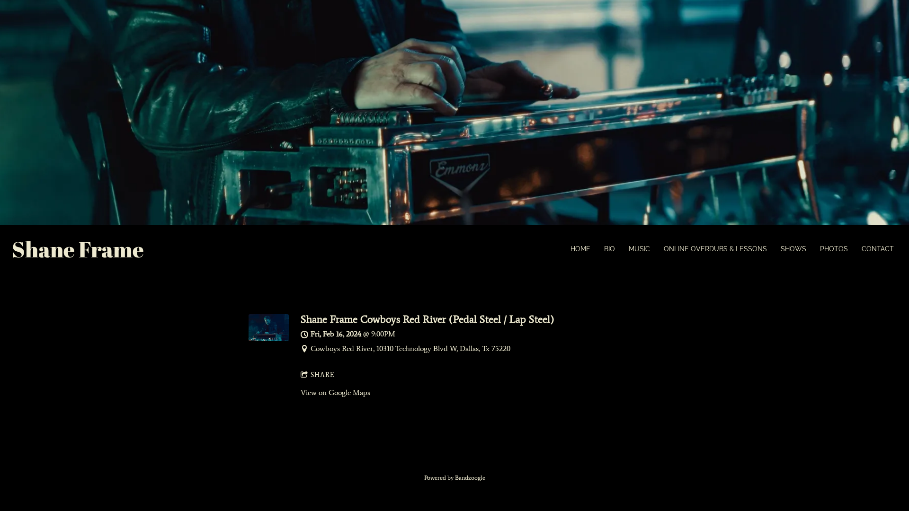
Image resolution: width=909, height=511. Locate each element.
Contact (878, 249)
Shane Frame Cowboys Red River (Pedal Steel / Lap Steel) (427, 319)
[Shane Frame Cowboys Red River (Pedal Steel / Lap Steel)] (269, 338)
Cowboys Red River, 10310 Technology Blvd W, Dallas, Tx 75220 (410, 348)
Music (639, 249)
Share (323, 375)
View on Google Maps (335, 392)
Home (580, 249)
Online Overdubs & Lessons (715, 249)
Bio (609, 249)
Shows (793, 249)
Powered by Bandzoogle (454, 478)
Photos (834, 249)
